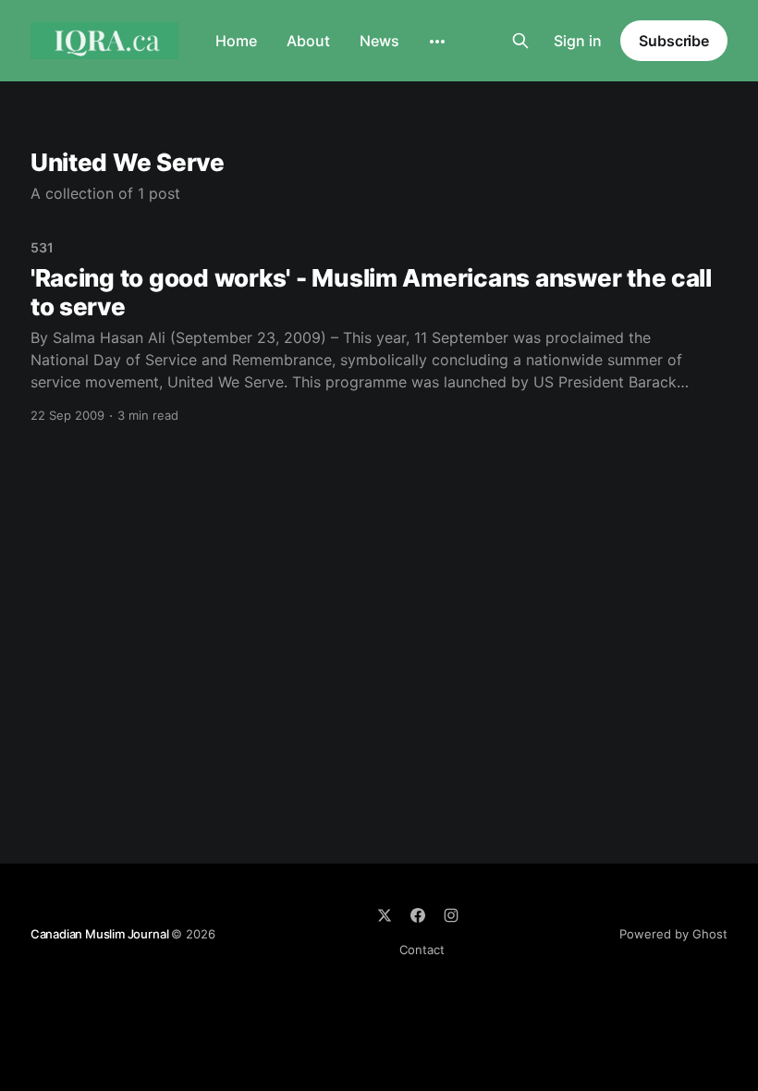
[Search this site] (520, 40)
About (308, 40)
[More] (437, 41)
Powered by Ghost (673, 933)
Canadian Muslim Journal (101, 933)
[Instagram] (451, 915)
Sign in (578, 40)
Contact (422, 949)
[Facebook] (417, 915)
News (379, 40)
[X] (384, 915)
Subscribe (674, 40)
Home (236, 40)
